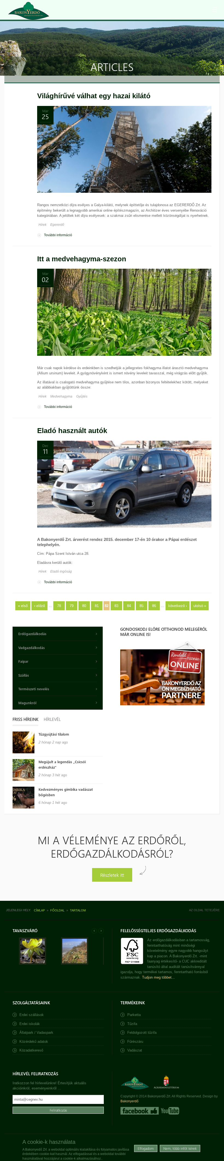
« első (23, 606)
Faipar (23, 661)
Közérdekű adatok (33, 1041)
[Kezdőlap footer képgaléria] (32, 963)
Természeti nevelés (33, 688)
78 (59, 606)
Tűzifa (132, 1024)
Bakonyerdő (129, 1101)
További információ (58, 235)
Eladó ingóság (61, 571)
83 (116, 606)
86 (154, 606)
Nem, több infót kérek (180, 1148)
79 (71, 606)
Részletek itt (112, 875)
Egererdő (57, 225)
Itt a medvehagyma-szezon (81, 259)
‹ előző (39, 606)
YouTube (169, 1111)
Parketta (134, 1015)
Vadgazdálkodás (31, 647)
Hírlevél (52, 719)
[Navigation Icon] (214, 9)
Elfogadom (146, 1148)
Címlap (39, 910)
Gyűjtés (81, 396)
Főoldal (57, 910)
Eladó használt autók (72, 431)
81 (97, 606)
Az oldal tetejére (204, 910)
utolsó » (199, 606)
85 (141, 606)
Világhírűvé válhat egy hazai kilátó (94, 96)
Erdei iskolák (29, 1024)
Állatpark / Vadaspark (36, 1032)
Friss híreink (25, 719)
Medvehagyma (61, 396)
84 (129, 606)
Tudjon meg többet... (158, 977)
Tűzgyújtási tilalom (54, 734)
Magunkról (27, 702)
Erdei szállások (31, 1015)
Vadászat (134, 1050)
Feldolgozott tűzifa (142, 1032)
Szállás (23, 675)
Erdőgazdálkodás (32, 633)
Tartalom (78, 910)
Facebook (139, 1111)
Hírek (42, 225)
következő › (177, 606)
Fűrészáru (135, 1041)
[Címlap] (28, 11)
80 (84, 606)
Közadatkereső (31, 1050)
